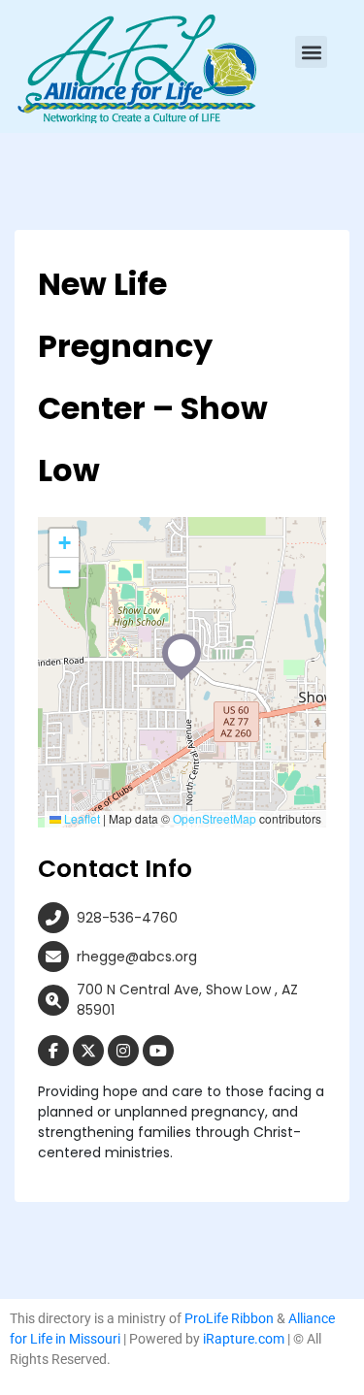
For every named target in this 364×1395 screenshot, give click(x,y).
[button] (311, 52)
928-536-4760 (127, 917)
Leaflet (80, 818)
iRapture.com (243, 1338)
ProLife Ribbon (229, 1318)
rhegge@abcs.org (137, 956)
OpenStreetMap (214, 818)
